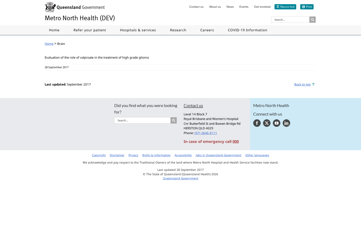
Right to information (156, 155)
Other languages (257, 155)
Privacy (133, 155)
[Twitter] (267, 123)
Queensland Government (180, 178)
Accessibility (183, 155)
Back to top (302, 84)
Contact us (193, 105)
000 (236, 141)
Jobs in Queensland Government (218, 155)
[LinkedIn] (286, 123)
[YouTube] (276, 123)
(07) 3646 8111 (205, 133)
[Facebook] (257, 123)
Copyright (99, 155)
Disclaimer (117, 155)
